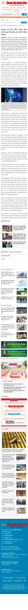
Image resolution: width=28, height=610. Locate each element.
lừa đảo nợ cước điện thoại (15, 252)
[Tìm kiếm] (23, 14)
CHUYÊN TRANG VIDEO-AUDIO (9, 358)
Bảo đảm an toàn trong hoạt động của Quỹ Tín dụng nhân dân (7, 318)
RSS (25, 580)
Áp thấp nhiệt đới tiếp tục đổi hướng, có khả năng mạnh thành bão (8, 282)
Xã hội (2, 19)
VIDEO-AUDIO (5, 7)
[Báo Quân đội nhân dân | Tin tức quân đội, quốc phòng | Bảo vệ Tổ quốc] (14, 3)
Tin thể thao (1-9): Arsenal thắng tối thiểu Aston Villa (7, 334)
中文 (21, 9)
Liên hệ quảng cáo (18, 580)
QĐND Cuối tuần (21, 7)
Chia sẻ (24, 22)
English (17, 9)
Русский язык (15, 11)
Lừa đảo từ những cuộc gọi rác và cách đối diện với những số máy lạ (19, 228)
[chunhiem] (14, 353)
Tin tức (6, 19)
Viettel (2, 57)
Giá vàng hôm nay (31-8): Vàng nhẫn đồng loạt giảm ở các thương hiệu (8, 475)
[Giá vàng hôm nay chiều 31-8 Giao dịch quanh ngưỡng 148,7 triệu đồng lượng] (14, 440)
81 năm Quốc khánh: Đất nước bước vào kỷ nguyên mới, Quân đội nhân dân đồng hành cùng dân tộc (8, 458)
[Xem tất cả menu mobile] (26, 14)
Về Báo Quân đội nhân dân (8, 577)
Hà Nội (8, 180)
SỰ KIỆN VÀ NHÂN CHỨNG (7, 9)
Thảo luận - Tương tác (7, 580)
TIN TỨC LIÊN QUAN (6, 269)
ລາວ (25, 9)
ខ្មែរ (9, 11)
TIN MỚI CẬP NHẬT (6, 305)
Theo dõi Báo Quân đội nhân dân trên (9, 25)
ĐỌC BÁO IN (12, 7)
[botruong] (14, 345)
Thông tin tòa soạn (21, 577)
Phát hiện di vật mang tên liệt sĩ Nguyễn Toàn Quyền (8, 509)
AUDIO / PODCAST (8, 381)
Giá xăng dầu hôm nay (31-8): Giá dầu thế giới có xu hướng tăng (8, 466)
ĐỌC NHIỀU (5, 429)
